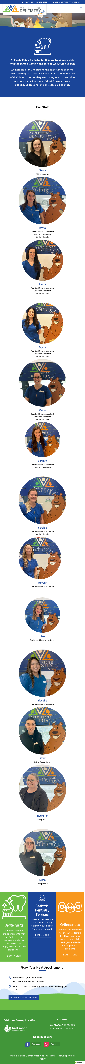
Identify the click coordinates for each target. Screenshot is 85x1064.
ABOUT (60, 1025)
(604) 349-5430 (40, 2)
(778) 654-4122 (75, 2)
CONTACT (68, 1028)
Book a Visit (14, 956)
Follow (36, 1044)
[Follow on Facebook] (27, 1044)
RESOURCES (56, 1028)
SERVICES (70, 1025)
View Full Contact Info (24, 998)
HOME (52, 1025)
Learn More (42, 935)
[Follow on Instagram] (46, 1044)
